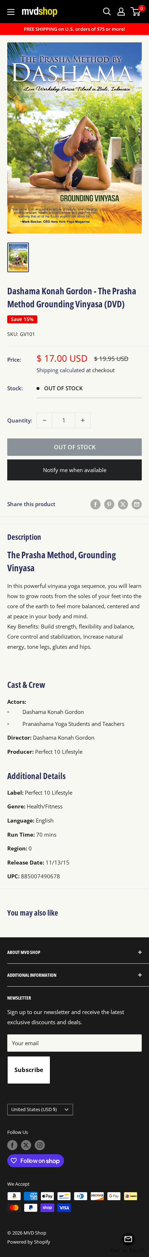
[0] (135, 11)
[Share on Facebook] (95, 504)
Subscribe (28, 1070)
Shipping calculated (61, 370)
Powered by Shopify (28, 1242)
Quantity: (19, 420)
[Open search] (107, 12)
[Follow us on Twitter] (26, 1145)
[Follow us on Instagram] (40, 1145)
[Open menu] (10, 12)
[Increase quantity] (82, 420)
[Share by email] (137, 504)
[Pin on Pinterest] (109, 504)
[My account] (121, 12)
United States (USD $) (34, 1109)
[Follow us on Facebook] (12, 1145)
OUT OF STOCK (74, 447)
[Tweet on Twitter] (123, 504)
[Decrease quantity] (44, 420)
